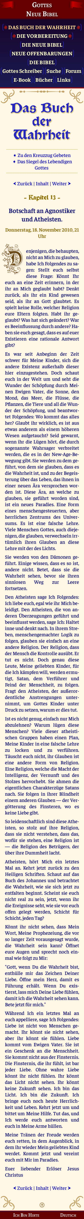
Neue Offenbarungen (42, 53)
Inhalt (42, 183)
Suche (54, 70)
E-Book (22, 79)
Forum (73, 70)
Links (63, 79)
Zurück (22, 183)
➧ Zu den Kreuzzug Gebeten (42, 155)
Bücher (44, 79)
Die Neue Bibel (42, 44)
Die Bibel (41, 62)
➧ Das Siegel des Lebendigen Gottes (42, 164)
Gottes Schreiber (22, 70)
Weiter (61, 183)
